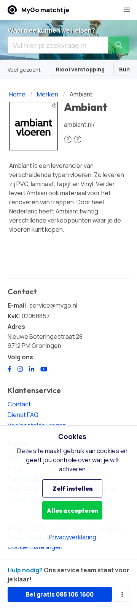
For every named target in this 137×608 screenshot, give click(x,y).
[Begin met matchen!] (118, 45)
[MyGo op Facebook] (9, 369)
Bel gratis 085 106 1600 (60, 594)
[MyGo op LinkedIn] (31, 369)
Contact (19, 404)
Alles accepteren (72, 510)
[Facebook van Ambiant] (68, 139)
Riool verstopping (80, 69)
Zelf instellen (72, 488)
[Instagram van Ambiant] (77, 139)
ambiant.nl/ (79, 124)
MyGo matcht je (45, 10)
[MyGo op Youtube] (43, 369)
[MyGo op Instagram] (20, 369)
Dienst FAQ (23, 415)
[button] (127, 10)
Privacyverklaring (72, 537)
